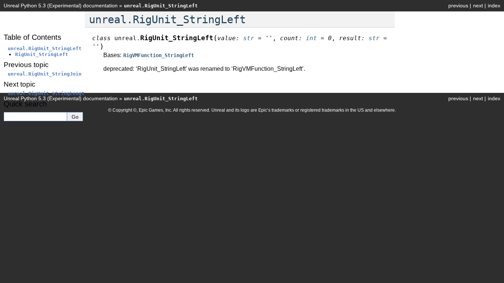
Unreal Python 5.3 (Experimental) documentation (61, 5)
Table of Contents (32, 37)
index (494, 5)
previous (458, 5)
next (478, 5)
